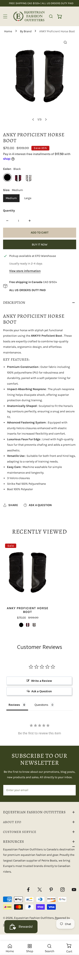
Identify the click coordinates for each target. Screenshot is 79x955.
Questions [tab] (41, 705)
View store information (25, 271)
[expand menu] (5, 16)
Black (7, 177)
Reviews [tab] (14, 705)
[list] (39, 80)
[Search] (51, 16)
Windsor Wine (18, 177)
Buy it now (39, 244)
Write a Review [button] (41, 681)
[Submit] (70, 790)
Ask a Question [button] (41, 691)
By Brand (26, 31)
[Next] (46, 119)
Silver (28, 177)
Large (27, 198)
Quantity (9, 210)
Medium (11, 198)
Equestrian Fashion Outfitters (34, 917)
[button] (59, 16)
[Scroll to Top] (71, 932)
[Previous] (33, 119)
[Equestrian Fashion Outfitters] (29, 16)
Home (8, 31)
